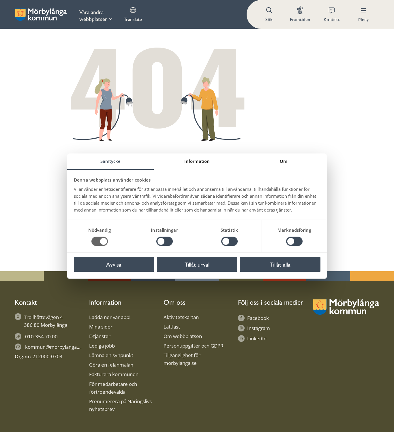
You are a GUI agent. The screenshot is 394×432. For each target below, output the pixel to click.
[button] (269, 14)
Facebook (258, 318)
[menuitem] (95, 14)
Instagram (258, 328)
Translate (133, 19)
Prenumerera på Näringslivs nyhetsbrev (120, 405)
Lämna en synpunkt (111, 355)
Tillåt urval (197, 264)
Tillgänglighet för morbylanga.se (182, 359)
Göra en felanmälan (111, 364)
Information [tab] (197, 161)
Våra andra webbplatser (93, 15)
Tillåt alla (280, 264)
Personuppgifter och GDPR (194, 345)
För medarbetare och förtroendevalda (113, 388)
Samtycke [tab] (110, 161)
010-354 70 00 (41, 336)
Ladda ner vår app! (109, 317)
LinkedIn (257, 338)
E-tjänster (99, 336)
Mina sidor (100, 326)
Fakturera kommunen (113, 374)
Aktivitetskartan (181, 317)
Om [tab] (283, 161)
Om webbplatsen (183, 336)
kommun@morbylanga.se (54, 347)
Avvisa (113, 264)
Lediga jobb (102, 345)
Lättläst (172, 326)
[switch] (164, 241)
